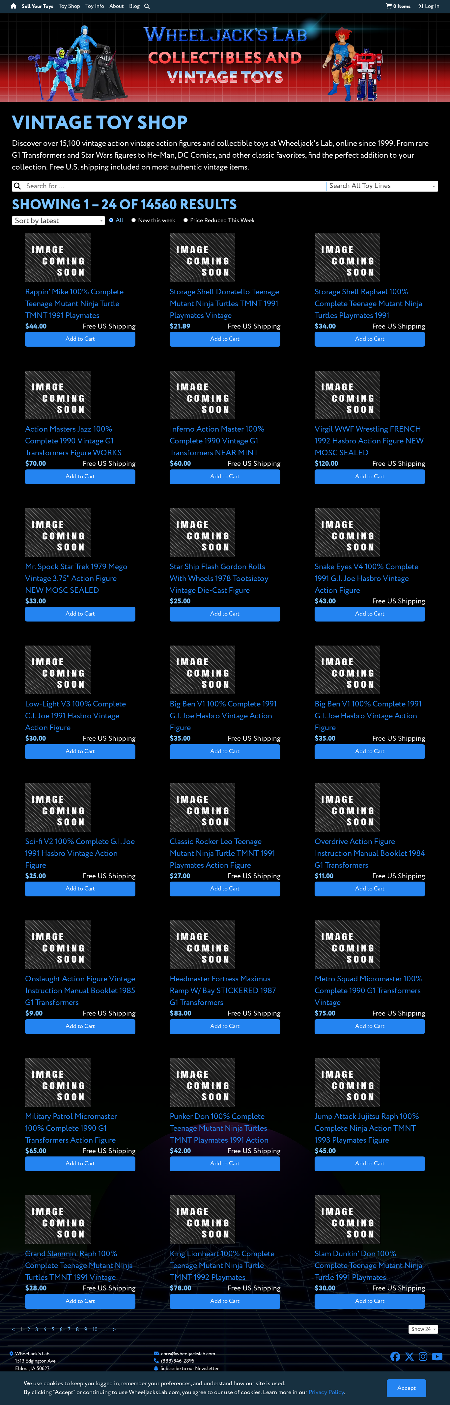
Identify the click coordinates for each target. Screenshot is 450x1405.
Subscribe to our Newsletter (189, 1368)
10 (95, 1330)
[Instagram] (423, 1358)
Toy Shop (69, 6)
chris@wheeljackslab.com (188, 1353)
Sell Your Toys (37, 6)
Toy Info (94, 6)
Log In (431, 6)
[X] (409, 1358)
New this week (156, 221)
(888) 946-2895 (177, 1361)
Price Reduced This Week (222, 221)
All (119, 221)
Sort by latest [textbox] (37, 221)
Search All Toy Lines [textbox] (360, 186)
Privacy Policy (326, 1392)
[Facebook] (395, 1358)
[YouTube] (437, 1358)
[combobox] (381, 186)
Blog (134, 6)
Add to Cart (80, 339)
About (116, 6)
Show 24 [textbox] (421, 1329)
